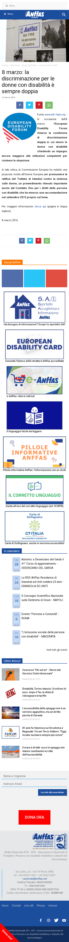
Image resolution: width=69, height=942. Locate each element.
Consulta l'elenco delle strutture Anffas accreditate (34, 361)
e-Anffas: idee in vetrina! (21, 396)
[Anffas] (49, 841)
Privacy (41, 905)
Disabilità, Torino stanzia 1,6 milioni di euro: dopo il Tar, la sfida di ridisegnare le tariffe (44, 692)
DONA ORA (34, 817)
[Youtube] (64, 920)
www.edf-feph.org (55, 114)
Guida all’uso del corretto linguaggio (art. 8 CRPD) (35, 506)
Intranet (52, 905)
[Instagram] (48, 920)
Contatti (16, 905)
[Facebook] (40, 920)
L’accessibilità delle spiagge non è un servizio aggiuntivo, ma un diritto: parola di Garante (44, 712)
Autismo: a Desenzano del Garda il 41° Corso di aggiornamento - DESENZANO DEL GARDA (42, 564)
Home (5, 905)
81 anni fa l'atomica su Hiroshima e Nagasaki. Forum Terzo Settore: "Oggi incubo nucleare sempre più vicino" (44, 731)
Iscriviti (56, 271)
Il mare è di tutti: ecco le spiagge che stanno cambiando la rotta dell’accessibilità (43, 751)
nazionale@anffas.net (35, 878)
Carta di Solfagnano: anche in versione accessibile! (34, 543)
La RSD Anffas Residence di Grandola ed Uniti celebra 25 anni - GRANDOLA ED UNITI (42, 582)
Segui (12, 271)
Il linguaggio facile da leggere (24, 431)
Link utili (28, 905)
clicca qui (40, 206)
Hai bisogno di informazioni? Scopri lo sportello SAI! (34, 324)
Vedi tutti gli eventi (56, 649)
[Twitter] (56, 920)
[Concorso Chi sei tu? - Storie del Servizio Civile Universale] (10, 674)
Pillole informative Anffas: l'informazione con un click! (34, 470)
